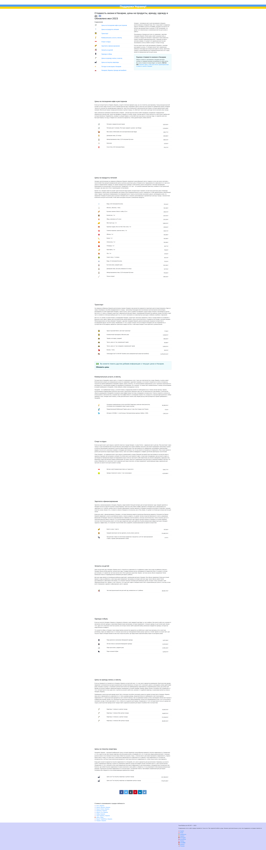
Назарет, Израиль (101, 820)
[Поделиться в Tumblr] (131, 792)
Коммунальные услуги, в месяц (111, 37)
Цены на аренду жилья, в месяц (111, 58)
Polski (181, 832)
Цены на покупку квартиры (110, 62)
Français (182, 846)
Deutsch (182, 844)
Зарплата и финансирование (110, 46)
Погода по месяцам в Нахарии (111, 66)
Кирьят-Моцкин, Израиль (103, 807)
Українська (183, 834)
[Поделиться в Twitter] (126, 792)
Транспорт (104, 33)
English (182, 831)
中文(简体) (182, 842)
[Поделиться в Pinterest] (135, 792)
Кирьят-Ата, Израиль (102, 812)
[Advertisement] (133, 87)
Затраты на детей (107, 50)
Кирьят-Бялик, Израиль (102, 809)
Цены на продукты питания (110, 29)
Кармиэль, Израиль (101, 810)
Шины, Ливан (99, 817)
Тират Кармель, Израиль (103, 815)
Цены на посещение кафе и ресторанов (114, 25)
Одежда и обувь (106, 54)
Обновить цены (102, 367)
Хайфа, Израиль (100, 814)
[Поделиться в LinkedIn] (140, 792)
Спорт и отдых (106, 42)
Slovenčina (183, 839)
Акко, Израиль (100, 805)
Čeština (182, 841)
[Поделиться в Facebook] (121, 792)
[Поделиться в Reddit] (144, 792)
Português (183, 837)
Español (182, 836)
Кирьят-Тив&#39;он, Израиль (104, 819)
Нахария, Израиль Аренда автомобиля (113, 70)
